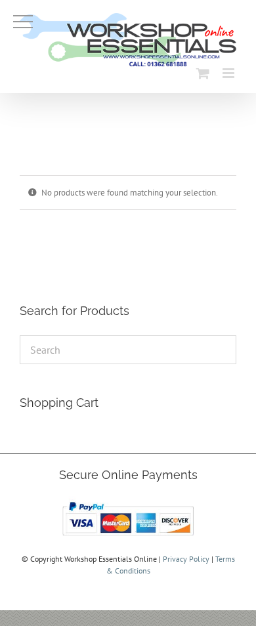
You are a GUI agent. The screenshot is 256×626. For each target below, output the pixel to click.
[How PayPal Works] (128, 502)
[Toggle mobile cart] (202, 73)
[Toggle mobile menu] (229, 73)
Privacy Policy (186, 559)
